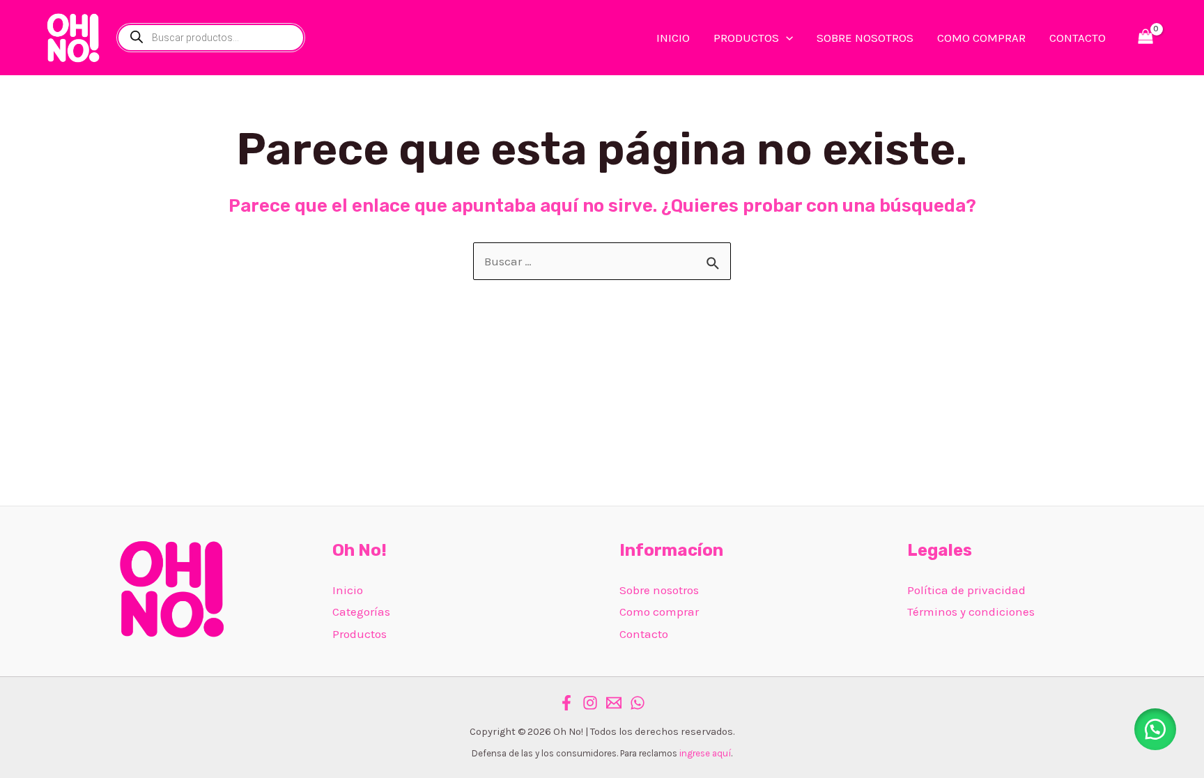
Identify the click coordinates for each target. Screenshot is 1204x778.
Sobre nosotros (659, 590)
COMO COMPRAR (981, 38)
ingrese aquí (705, 753)
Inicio (347, 590)
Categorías (361, 611)
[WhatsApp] (637, 702)
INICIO (673, 38)
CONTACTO (1077, 38)
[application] (786, 37)
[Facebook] (566, 702)
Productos (359, 634)
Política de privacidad (966, 590)
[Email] (614, 702)
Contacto (643, 634)
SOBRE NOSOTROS (865, 38)
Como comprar (659, 611)
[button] (1155, 729)
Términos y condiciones (971, 611)
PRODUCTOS (746, 38)
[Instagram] (590, 702)
